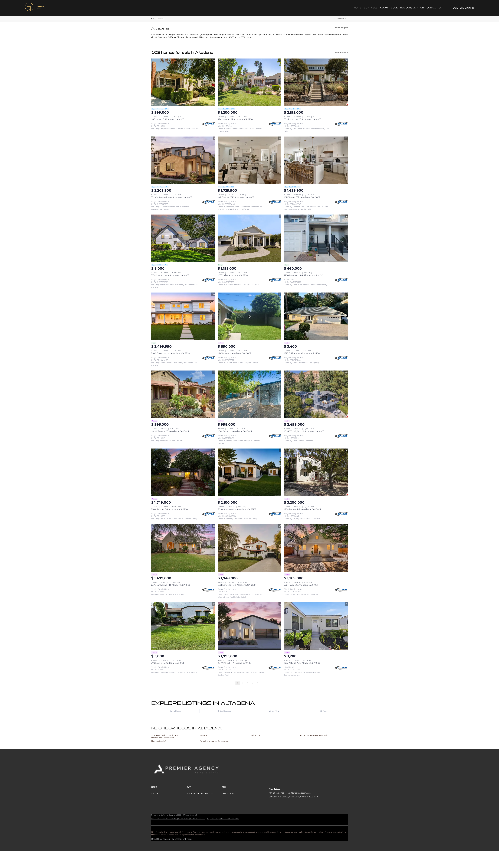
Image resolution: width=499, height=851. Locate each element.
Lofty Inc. (164, 815)
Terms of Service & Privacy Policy (164, 819)
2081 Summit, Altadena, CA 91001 (235, 431)
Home (357, 8)
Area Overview (339, 19)
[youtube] (286, 803)
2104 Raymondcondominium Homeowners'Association (164, 736)
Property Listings (213, 819)
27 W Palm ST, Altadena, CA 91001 (235, 663)
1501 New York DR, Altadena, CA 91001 (237, 585)
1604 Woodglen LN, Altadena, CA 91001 (304, 431)
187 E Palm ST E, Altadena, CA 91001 (236, 197)
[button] (34, 8)
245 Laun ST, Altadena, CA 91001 (167, 119)
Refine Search (341, 52)
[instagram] (281, 803)
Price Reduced (224, 711)
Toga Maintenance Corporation (214, 741)
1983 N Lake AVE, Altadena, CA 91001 (302, 663)
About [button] (384, 8)
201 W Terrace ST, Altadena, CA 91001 (170, 431)
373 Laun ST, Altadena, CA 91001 (167, 663)
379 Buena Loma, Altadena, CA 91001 (170, 275)
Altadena (160, 19)
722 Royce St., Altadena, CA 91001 (301, 585)
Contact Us (434, 8)
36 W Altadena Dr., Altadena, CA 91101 (237, 509)
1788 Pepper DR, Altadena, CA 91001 (302, 509)
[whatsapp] (297, 803)
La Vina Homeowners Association (314, 735)
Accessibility (234, 819)
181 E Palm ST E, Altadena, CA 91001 (302, 197)
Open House (175, 711)
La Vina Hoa (255, 735)
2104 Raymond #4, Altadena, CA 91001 (303, 275)
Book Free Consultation (407, 8)
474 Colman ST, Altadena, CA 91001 (236, 119)
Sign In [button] (469, 8)
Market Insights (341, 28)
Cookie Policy (183, 819)
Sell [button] (374, 8)
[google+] (292, 803)
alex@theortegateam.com (299, 793)
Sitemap (224, 819)
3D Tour (323, 711)
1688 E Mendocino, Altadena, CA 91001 (171, 353)
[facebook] (271, 803)
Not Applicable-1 (158, 741)
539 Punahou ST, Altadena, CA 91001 (302, 119)
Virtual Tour (274, 711)
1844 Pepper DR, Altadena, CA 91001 (170, 509)
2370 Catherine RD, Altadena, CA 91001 (171, 585)
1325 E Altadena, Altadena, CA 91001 (302, 353)
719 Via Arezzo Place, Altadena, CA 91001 (171, 197)
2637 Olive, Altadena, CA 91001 (233, 275)
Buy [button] (366, 8)
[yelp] (276, 803)
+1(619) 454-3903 (276, 793)
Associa (203, 735)
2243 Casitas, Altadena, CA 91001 (234, 353)
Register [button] (457, 8)
